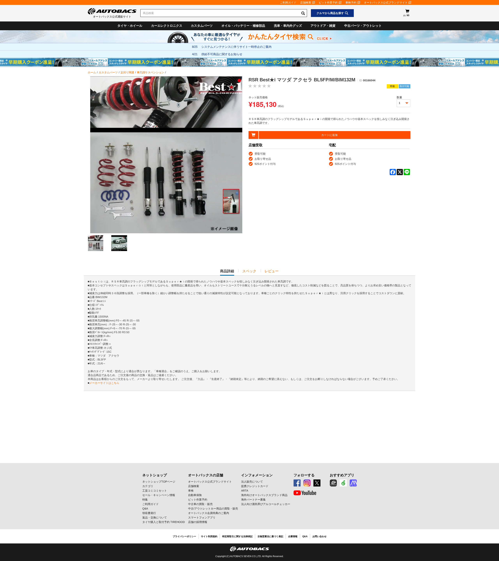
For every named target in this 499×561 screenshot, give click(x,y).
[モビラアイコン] (353, 482)
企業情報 (292, 536)
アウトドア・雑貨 (323, 25)
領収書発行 (149, 513)
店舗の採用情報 (197, 522)
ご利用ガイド (288, 2)
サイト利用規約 (209, 536)
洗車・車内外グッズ (288, 25)
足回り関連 (127, 72)
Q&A (145, 508)
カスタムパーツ (202, 25)
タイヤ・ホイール (129, 25)
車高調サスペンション (150, 72)
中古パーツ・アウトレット (363, 25)
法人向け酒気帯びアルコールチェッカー (265, 504)
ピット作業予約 (328, 2)
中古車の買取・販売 (200, 504)
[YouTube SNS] (305, 492)
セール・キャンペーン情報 (158, 495)
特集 (145, 499)
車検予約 (350, 2)
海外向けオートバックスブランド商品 (264, 495)
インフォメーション (257, 475)
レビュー (272, 271)
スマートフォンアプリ (201, 517)
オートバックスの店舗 (205, 475)
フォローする (304, 475)
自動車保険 (195, 495)
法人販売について (252, 481)
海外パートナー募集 (253, 499)
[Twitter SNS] (316, 482)
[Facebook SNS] (297, 482)
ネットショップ (154, 475)
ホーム (92, 72)
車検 (191, 490)
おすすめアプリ (342, 475)
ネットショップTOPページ (158, 481)
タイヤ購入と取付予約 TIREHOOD (163, 522)
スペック (249, 271)
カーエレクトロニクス (166, 25)
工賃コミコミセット (154, 490)
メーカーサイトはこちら (104, 382)
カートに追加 (329, 135)
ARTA (244, 490)
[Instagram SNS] (307, 482)
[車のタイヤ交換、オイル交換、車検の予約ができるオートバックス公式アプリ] (333, 482)
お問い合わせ (319, 536)
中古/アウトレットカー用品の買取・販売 (213, 508)
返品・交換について (154, 517)
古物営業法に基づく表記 (270, 536)
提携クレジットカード (254, 486)
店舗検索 (305, 2)
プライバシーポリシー (184, 536)
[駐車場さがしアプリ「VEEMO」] (343, 482)
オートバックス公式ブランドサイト (386, 2)
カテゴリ (147, 486)
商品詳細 (227, 272)
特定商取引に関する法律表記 (237, 536)
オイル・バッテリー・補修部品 (243, 25)
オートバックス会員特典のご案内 (208, 513)
